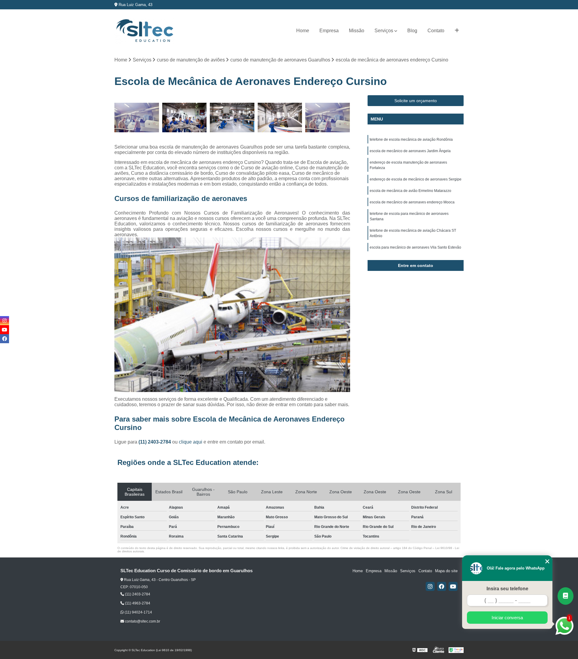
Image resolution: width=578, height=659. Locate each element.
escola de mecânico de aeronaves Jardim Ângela (410, 151)
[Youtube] (453, 586)
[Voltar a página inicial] (144, 31)
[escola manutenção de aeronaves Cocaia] (232, 117)
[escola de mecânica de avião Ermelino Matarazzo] (184, 117)
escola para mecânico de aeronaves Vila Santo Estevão (415, 247)
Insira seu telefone (507, 588)
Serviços (383, 30)
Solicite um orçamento (415, 100)
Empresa (329, 30)
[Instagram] (430, 586)
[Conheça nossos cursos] (565, 596)
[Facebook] (441, 586)
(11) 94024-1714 (138, 612)
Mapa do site (446, 571)
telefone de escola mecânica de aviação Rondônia (411, 139)
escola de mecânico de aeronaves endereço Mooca (412, 202)
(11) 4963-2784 (137, 603)
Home (302, 30)
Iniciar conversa (507, 617)
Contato (435, 30)
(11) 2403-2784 (155, 441)
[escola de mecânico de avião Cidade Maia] (280, 117)
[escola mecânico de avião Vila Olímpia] (327, 117)
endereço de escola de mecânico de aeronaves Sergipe (415, 179)
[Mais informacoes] (457, 31)
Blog (412, 30)
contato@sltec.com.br (142, 621)
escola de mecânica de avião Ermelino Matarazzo (410, 191)
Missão (356, 30)
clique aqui (190, 441)
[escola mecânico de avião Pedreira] (136, 117)
